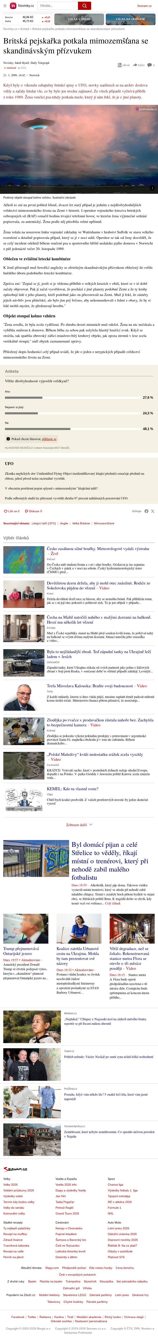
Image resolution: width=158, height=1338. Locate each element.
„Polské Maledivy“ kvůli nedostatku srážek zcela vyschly (95, 754)
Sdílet (141, 65)
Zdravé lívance (13, 1239)
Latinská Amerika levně (71, 1251)
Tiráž (70, 1317)
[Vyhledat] (84, 6)
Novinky (8, 63)
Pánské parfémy (97, 1301)
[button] (79, 149)
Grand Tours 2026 (67, 1213)
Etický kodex (113, 1317)
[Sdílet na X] (153, 511)
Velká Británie (81, 523)
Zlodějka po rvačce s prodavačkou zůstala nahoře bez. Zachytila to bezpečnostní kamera (100, 722)
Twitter (32, 1317)
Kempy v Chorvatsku (69, 1228)
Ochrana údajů (134, 1317)
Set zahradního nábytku (132, 1281)
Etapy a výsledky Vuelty (71, 1190)
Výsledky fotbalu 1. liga (123, 1190)
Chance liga (115, 1184)
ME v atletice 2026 (120, 1202)
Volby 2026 (10, 1184)
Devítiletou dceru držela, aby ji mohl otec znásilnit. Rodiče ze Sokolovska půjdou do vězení (98, 585)
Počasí (51, 559)
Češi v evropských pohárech (77, 1274)
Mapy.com (52, 1267)
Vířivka (87, 1288)
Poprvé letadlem (66, 1234)
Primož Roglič (64, 1207)
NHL (111, 1213)
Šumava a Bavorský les (71, 1239)
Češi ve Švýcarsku (67, 1245)
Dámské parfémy (100, 1295)
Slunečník (90, 1281)
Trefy (50, 691)
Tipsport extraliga (119, 1196)
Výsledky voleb (13, 1196)
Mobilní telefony (49, 1295)
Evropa (51, 627)
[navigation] (5, 5)
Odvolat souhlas (61, 1321)
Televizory (53, 1301)
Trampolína (73, 1281)
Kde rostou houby (100, 1267)
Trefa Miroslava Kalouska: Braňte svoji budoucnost (90, 685)
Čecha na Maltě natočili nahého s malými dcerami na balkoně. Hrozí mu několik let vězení (99, 619)
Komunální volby (14, 1213)
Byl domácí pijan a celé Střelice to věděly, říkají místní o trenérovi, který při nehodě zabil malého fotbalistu (110, 860)
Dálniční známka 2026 (122, 1234)
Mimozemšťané (104, 523)
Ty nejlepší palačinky (16, 1228)
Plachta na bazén (51, 1281)
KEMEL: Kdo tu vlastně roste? (72, 788)
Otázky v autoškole (120, 1251)
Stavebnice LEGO (74, 1295)
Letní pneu (122, 1295)
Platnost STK (116, 1257)
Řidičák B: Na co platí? (122, 1245)
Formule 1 (114, 1207)
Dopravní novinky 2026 (123, 1239)
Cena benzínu (125, 1267)
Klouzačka (106, 1281)
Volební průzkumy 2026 (18, 1190)
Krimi (50, 593)
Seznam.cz (144, 5)
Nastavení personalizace (91, 1321)
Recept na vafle (13, 1251)
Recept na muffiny (15, 1234)
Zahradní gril (71, 1288)
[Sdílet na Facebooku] (146, 511)
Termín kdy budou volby (18, 1202)
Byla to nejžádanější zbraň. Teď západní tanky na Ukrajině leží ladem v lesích (99, 654)
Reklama (45, 1317)
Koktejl (51, 730)
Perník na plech (13, 1257)
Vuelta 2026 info (66, 1184)
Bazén (32, 1281)
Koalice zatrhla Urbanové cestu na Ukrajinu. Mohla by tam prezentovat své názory (78, 956)
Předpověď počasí (74, 1267)
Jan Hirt (61, 1196)
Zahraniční (53, 662)
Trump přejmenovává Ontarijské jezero (21, 951)
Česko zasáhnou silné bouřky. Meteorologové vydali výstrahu (98, 548)
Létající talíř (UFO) (44, 523)
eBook (126, 65)
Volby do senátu (13, 1207)
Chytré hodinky (73, 1301)
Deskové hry (140, 1295)
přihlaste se (49, 439)
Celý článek (113, 903)
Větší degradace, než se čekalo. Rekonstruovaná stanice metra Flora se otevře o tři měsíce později (129, 958)
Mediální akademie (89, 1317)
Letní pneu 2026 (118, 1228)
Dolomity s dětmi (66, 1257)
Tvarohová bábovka (16, 1245)
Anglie (64, 523)
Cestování (53, 765)
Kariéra (59, 1317)
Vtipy (50, 794)
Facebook (17, 1317)
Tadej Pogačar (65, 1202)
